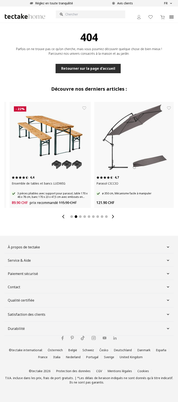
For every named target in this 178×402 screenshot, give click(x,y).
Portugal (92, 357)
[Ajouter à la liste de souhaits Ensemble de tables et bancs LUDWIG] (81, 108)
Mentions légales (119, 371)
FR (166, 3)
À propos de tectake (24, 247)
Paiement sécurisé (23, 273)
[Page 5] (89, 216)
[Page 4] (84, 216)
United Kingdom (131, 357)
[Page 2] (76, 216)
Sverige (109, 357)
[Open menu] (171, 14)
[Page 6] (93, 216)
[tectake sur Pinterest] (72, 338)
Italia (57, 357)
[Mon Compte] (139, 17)
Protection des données (73, 371)
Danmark (143, 350)
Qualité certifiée (21, 300)
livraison (104, 378)
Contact (14, 287)
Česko (103, 350)
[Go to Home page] (25, 16)
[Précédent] (64, 216)
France (43, 357)
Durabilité (16, 328)
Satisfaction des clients (26, 314)
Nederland (73, 357)
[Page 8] (102, 216)
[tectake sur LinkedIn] (115, 338)
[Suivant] (113, 216)
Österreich (55, 350)
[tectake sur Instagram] (94, 338)
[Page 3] (80, 216)
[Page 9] (106, 216)
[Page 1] (71, 216)
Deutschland (123, 350)
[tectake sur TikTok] (83, 338)
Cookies (143, 371)
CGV (99, 371)
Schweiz (88, 350)
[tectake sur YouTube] (104, 338)
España (161, 350)
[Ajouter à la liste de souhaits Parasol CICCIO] (165, 108)
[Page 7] (97, 216)
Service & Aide (19, 260)
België (72, 350)
